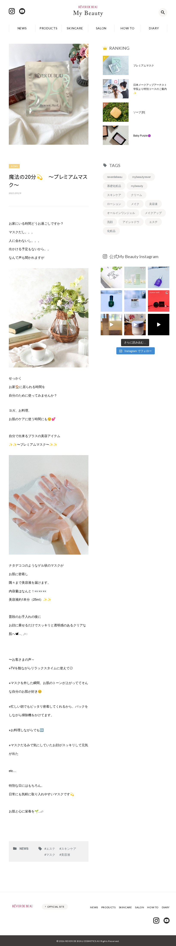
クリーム (136, 195)
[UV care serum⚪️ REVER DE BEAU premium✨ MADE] (111, 277)
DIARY (154, 28)
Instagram (12, 11)
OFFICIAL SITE (55, 906)
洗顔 (110, 222)
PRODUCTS (48, 28)
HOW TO (127, 28)
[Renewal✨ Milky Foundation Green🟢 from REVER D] (135, 277)
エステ (153, 222)
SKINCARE (75, 28)
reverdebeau (114, 177)
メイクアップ (153, 213)
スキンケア (114, 195)
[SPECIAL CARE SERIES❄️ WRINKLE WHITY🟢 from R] (111, 301)
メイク (135, 204)
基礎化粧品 (114, 186)
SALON (101, 28)
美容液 (153, 204)
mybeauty (137, 186)
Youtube (22, 11)
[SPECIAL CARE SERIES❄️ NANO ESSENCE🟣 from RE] (158, 277)
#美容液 (64, 854)
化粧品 (111, 231)
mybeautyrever (141, 177)
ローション (114, 204)
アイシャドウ (131, 222)
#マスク (49, 854)
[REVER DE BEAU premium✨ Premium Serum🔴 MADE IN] (158, 324)
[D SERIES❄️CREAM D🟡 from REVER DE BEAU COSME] (135, 301)
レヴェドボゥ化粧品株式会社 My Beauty (88, 12)
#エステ (49, 848)
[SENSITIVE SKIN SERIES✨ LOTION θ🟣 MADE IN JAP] (111, 324)
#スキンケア (67, 848)
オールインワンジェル (121, 213)
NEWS (22, 28)
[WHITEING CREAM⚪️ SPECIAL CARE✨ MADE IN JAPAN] (135, 324)
